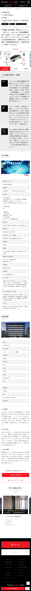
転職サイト (22, 575)
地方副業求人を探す (23, 5)
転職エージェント (7, 578)
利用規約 (8, 572)
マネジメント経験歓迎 (21, 23)
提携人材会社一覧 (8, 567)
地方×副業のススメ (22, 564)
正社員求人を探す (8, 5)
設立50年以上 (5, 23)
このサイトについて (8, 564)
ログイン (23, 1)
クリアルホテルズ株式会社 (13, 516)
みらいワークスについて (21, 572)
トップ (2, 8)
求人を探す (9, 8)
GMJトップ (8, 559)
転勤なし (12, 23)
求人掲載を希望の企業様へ (23, 567)
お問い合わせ (8, 575)
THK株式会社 (17, 8)
